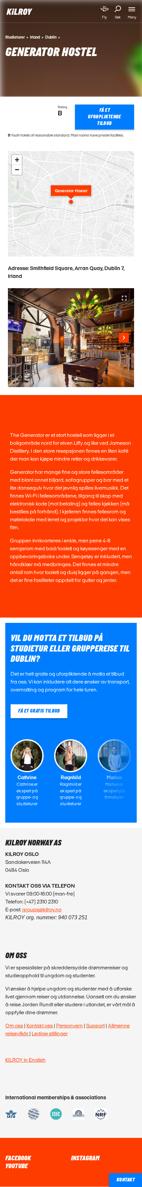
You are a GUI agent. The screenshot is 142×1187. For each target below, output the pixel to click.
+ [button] (17, 160)
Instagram (85, 1158)
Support (95, 1025)
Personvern (69, 1025)
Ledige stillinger (50, 1033)
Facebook (18, 1158)
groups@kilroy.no (41, 909)
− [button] (17, 170)
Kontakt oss (39, 1025)
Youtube (16, 1166)
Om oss (14, 1025)
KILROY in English (25, 1060)
